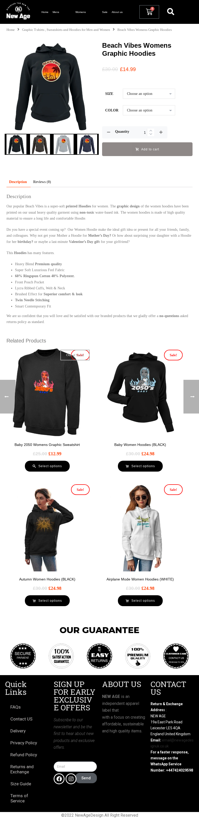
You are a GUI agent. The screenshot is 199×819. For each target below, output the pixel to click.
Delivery (18, 730)
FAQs (15, 707)
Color (111, 110)
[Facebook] (59, 778)
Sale (105, 12)
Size (109, 94)
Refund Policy (23, 754)
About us (117, 12)
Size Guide (20, 783)
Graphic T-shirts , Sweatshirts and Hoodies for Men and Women (66, 30)
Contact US (21, 719)
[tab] (18, 182)
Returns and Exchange (22, 769)
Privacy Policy (23, 742)
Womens (80, 12)
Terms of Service (19, 798)
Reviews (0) (42, 182)
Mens (56, 12)
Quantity (122, 132)
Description (18, 182)
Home (44, 12)
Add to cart (150, 149)
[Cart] (149, 12)
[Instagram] (71, 778)
